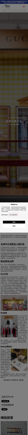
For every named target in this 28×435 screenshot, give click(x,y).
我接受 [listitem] (14, 222)
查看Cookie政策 (4, 214)
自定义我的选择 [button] (13, 214)
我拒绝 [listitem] (14, 226)
